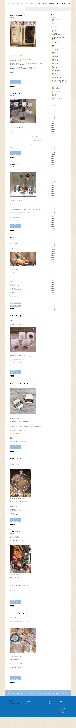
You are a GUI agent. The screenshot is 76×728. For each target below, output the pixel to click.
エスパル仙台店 (55, 26)
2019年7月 (53, 284)
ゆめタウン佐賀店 (55, 90)
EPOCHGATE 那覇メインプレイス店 (58, 88)
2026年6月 (53, 113)
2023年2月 (53, 195)
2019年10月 (53, 278)
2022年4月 (53, 216)
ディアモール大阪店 (56, 66)
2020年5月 (53, 263)
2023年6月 (53, 187)
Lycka (27, 703)
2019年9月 (53, 280)
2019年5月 (53, 288)
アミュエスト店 (55, 94)
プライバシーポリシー (63, 708)
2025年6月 (53, 137)
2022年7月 (53, 210)
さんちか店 (54, 74)
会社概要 (61, 701)
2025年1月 (53, 148)
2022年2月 (53, 220)
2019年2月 (53, 294)
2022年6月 (53, 212)
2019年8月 (53, 282)
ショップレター (47, 693)
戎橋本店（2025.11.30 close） (57, 77)
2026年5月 (53, 115)
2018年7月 (53, 309)
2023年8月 (53, 183)
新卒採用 (50, 701)
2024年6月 (53, 162)
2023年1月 (53, 197)
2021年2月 (53, 245)
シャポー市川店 (55, 45)
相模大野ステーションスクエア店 (58, 39)
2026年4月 (53, 117)
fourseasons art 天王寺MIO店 (57, 70)
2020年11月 (53, 251)
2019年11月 (53, 276)
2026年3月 (53, 119)
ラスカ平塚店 (55, 30)
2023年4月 (53, 191)
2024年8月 (53, 158)
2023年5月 (53, 189)
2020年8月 (53, 257)
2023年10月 (53, 179)
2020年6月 (53, 261)
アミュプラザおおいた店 (56, 91)
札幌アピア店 (55, 23)
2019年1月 (53, 296)
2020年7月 (53, 259)
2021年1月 (53, 247)
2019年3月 (53, 292)
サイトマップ (62, 710)
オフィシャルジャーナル (56, 19)
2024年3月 (53, 168)
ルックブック (40, 693)
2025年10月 (53, 129)
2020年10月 (53, 253)
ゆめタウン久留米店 (56, 87)
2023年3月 (53, 193)
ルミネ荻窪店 (55, 46)
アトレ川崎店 (55, 42)
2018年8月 (53, 307)
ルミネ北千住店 (55, 52)
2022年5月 (53, 214)
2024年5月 (53, 164)
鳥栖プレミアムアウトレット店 (57, 98)
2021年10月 (53, 228)
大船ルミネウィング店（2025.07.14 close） (59, 41)
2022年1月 (53, 222)
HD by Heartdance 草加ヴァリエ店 (58, 31)
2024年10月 (53, 154)
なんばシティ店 (55, 69)
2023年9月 (53, 181)
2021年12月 (53, 224)
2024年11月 (53, 152)
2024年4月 (53, 166)
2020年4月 (53, 265)
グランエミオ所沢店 (56, 49)
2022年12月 (53, 199)
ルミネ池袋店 (55, 53)
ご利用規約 (61, 706)
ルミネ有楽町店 (55, 56)
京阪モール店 (55, 76)
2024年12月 (53, 150)
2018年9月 (53, 305)
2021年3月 (53, 243)
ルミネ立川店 (55, 59)
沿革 (60, 703)
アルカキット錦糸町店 (56, 55)
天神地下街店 (55, 95)
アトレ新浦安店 (55, 60)
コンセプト (33, 693)
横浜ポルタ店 (55, 62)
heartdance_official (14, 83)
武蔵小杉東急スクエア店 (56, 33)
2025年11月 (53, 127)
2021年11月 (53, 226)
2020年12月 (53, 249)
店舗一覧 (62, 693)
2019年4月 (53, 290)
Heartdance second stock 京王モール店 (59, 34)
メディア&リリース (55, 693)
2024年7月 (53, 160)
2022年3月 (53, 218)
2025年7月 (53, 135)
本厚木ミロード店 (55, 63)
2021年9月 (53, 230)
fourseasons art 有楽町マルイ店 (58, 48)
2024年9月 (53, 156)
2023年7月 (53, 185)
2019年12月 (53, 274)
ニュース (27, 693)
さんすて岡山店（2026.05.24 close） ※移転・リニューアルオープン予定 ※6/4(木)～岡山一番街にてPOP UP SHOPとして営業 (59, 81)
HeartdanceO (13, 81)
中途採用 (50, 703)
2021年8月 (53, 232)
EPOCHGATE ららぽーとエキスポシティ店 (59, 67)
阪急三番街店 (55, 73)
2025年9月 (53, 131)
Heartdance (28, 701)
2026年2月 (53, 121)
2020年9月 (53, 255)
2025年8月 (53, 133)
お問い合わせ (62, 712)
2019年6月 (53, 286)
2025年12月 (53, 125)
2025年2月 (53, 146)
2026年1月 (53, 123)
